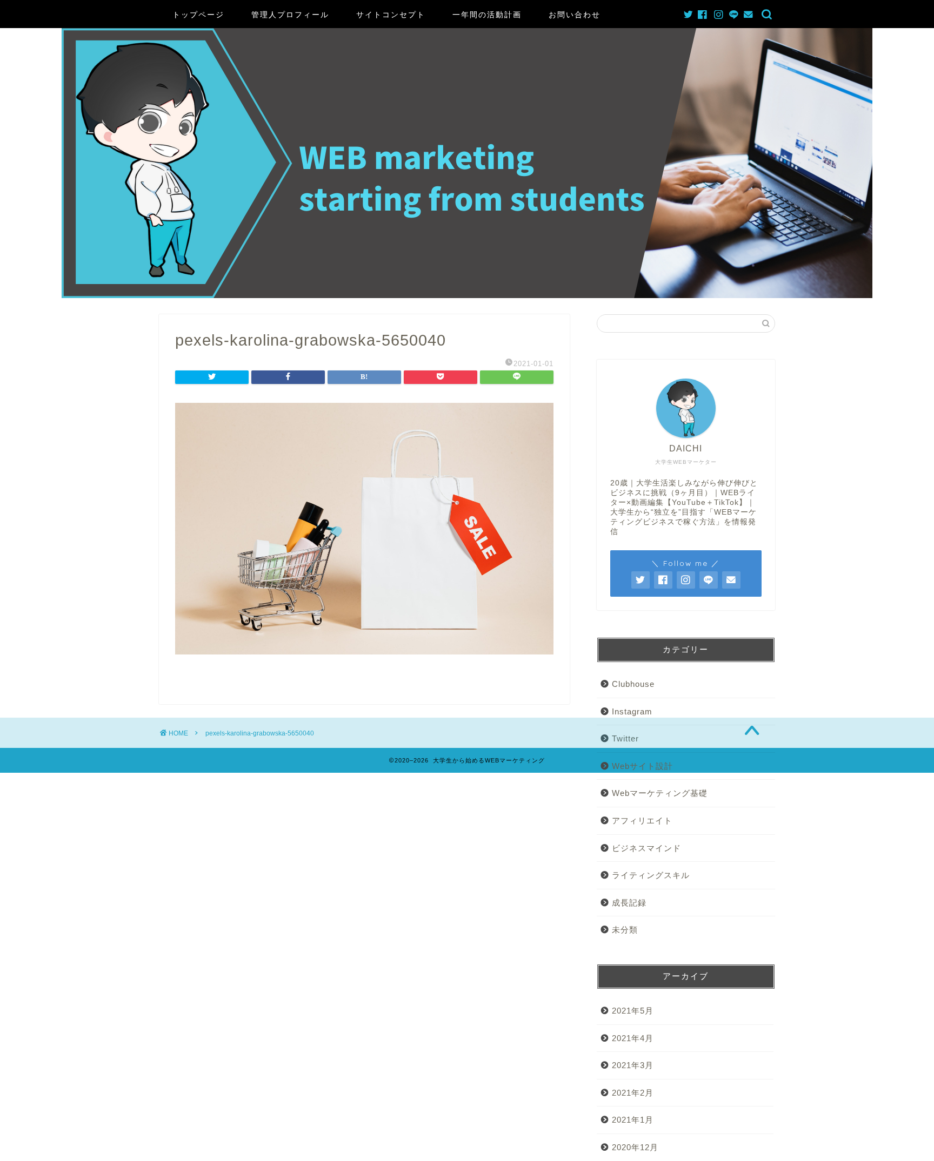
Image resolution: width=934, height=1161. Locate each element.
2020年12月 (635, 1147)
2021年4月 (632, 1038)
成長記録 (629, 902)
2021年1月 (632, 1119)
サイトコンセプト (390, 14)
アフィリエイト (642, 820)
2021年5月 (632, 1010)
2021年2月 (632, 1092)
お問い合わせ (575, 14)
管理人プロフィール (290, 14)
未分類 (625, 929)
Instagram (632, 711)
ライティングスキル (651, 875)
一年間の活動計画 (487, 14)
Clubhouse (633, 683)
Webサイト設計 (642, 766)
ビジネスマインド (646, 848)
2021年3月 (632, 1065)
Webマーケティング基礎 (660, 793)
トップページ (198, 14)
